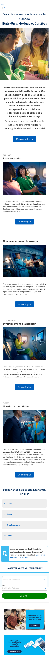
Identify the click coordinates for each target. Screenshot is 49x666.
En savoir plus (24, 221)
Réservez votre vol (24, 138)
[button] (24, 596)
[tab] (24, 503)
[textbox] (24, 579)
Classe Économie (9, 8)
